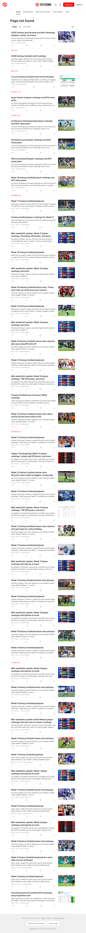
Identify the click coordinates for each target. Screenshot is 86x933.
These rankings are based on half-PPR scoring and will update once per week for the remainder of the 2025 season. (33, 402)
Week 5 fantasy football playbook (27, 876)
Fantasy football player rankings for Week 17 (32, 217)
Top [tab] (20, 27)
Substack (32, 929)
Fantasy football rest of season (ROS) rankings (29, 396)
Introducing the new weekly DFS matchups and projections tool (31, 894)
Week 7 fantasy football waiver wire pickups (32, 790)
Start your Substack (37, 923)
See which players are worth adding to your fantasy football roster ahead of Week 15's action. (32, 348)
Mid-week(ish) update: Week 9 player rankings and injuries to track (29, 669)
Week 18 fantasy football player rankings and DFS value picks (33, 179)
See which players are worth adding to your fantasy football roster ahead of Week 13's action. (32, 479)
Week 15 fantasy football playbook (27, 306)
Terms (49, 918)
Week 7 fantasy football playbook (27, 754)
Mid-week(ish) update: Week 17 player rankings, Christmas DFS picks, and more (31, 234)
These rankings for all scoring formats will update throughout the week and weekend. (33, 221)
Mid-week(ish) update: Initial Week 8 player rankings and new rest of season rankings (32, 720)
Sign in (79, 5)
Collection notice (58, 918)
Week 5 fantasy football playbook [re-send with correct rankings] (31, 858)
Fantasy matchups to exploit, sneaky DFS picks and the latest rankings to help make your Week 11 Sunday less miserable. (33, 549)
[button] (18, 11)
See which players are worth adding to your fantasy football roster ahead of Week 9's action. (32, 691)
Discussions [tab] (27, 27)
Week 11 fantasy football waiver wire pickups (32, 580)
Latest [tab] (14, 27)
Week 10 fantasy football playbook (27, 596)
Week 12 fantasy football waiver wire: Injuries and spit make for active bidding (33, 527)
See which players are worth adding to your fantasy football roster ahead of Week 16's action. (32, 294)
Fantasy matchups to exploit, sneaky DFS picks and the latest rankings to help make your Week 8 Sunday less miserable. (33, 651)
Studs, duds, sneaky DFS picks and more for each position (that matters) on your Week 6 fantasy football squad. (32, 810)
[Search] (55, 5)
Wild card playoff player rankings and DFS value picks (31, 160)
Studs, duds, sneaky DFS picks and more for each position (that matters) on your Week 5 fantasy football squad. (32, 864)
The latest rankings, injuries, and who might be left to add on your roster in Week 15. (33, 329)
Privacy (43, 918)
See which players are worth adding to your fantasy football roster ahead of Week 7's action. (32, 794)
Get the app (53, 923)
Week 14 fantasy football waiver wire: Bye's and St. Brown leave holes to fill (32, 415)
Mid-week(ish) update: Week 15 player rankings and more (29, 323)
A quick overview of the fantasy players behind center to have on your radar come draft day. (33, 39)
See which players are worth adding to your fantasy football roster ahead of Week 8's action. (32, 742)
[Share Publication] (60, 5)
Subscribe (69, 5)
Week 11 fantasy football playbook (27, 545)
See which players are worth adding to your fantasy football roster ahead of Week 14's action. (32, 420)
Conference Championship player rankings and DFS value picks (32, 122)
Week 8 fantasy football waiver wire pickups (32, 738)
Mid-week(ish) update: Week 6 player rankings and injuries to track (29, 823)
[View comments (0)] (27, 66)
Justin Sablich (21, 42)
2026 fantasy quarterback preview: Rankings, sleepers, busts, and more (33, 33)
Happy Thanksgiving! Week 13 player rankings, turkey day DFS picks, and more (31, 454)
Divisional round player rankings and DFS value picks (31, 141)
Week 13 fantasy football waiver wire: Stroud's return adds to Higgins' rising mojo (32, 473)
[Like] (12, 262)
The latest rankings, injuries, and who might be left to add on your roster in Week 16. (33, 275)
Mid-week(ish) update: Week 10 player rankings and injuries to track (29, 613)
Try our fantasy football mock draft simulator (32, 77)
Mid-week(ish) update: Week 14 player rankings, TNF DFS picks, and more (29, 377)
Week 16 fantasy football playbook (27, 252)
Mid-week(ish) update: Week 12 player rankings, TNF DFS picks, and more (29, 508)
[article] (43, 39)
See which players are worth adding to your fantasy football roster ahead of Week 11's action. (32, 584)
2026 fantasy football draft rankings (28, 56)
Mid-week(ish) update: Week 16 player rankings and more (29, 269)
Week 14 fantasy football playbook (27, 360)
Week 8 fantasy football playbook (27, 703)
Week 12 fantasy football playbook (27, 491)
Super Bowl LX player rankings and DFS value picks (33, 98)
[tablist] (21, 27)
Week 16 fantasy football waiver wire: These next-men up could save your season (32, 288)
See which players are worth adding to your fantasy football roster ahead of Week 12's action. (32, 533)
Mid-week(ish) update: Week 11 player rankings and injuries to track (29, 562)
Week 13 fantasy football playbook (27, 437)
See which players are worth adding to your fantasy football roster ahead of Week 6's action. (32, 845)
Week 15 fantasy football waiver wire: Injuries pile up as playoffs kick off (33, 342)
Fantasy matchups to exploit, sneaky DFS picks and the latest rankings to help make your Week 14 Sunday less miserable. (33, 364)
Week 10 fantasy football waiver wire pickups (33, 631)
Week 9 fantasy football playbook (27, 647)
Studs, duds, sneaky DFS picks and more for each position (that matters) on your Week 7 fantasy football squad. (32, 758)
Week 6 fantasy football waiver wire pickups (32, 841)
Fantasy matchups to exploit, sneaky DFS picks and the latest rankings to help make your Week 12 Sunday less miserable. (33, 441)
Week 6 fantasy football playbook (27, 806)
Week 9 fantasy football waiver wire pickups (32, 687)
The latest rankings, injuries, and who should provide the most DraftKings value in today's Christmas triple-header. (31, 240)
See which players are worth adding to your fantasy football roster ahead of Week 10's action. (32, 635)
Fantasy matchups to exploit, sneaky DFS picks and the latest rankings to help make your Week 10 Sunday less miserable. (33, 600)
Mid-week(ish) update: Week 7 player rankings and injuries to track (29, 772)
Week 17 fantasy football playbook (27, 201)
